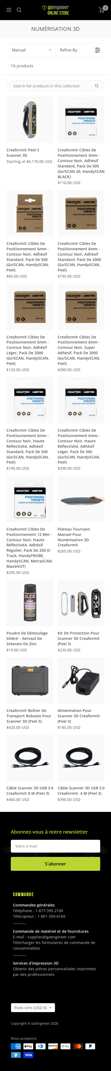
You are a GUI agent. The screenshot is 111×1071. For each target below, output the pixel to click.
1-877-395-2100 (49, 910)
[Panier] (102, 10)
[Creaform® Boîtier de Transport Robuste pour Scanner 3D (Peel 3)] (29, 680)
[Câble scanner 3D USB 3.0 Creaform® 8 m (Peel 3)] (29, 757)
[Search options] (99, 85)
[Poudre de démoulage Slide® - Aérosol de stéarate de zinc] (29, 603)
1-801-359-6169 (51, 916)
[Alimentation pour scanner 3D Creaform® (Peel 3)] (81, 680)
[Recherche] (19, 10)
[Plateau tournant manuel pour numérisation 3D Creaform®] (81, 499)
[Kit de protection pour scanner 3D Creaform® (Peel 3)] (81, 603)
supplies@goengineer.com (51, 936)
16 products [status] (22, 65)
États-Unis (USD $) (30, 1007)
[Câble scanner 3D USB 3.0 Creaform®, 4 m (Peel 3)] (81, 757)
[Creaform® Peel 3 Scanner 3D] (29, 119)
